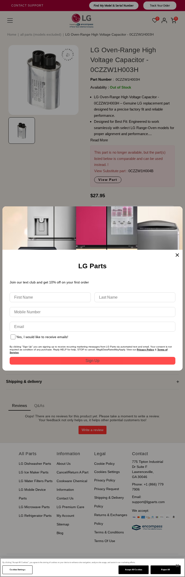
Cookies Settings (17, 570)
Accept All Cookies (133, 570)
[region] (92, 567)
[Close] (177, 565)
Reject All (165, 570)
